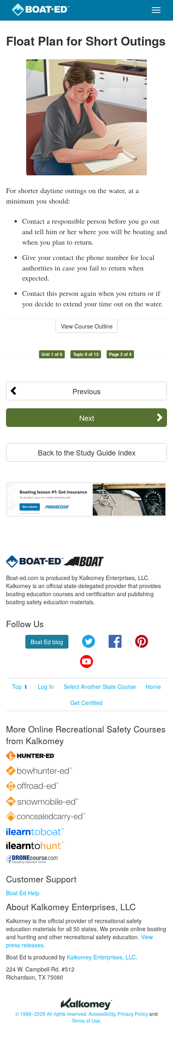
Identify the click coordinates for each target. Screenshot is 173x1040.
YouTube (86, 661)
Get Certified (86, 703)
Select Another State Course (100, 686)
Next (86, 417)
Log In (46, 686)
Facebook (115, 641)
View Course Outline (87, 326)
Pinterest (141, 641)
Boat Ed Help (22, 893)
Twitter (88, 641)
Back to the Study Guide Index (87, 452)
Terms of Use (86, 1020)
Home (153, 686)
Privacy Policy (132, 1013)
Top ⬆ (20, 686)
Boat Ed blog (47, 642)
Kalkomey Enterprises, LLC (101, 957)
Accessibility (102, 1013)
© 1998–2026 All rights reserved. (51, 1013)
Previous (86, 391)
